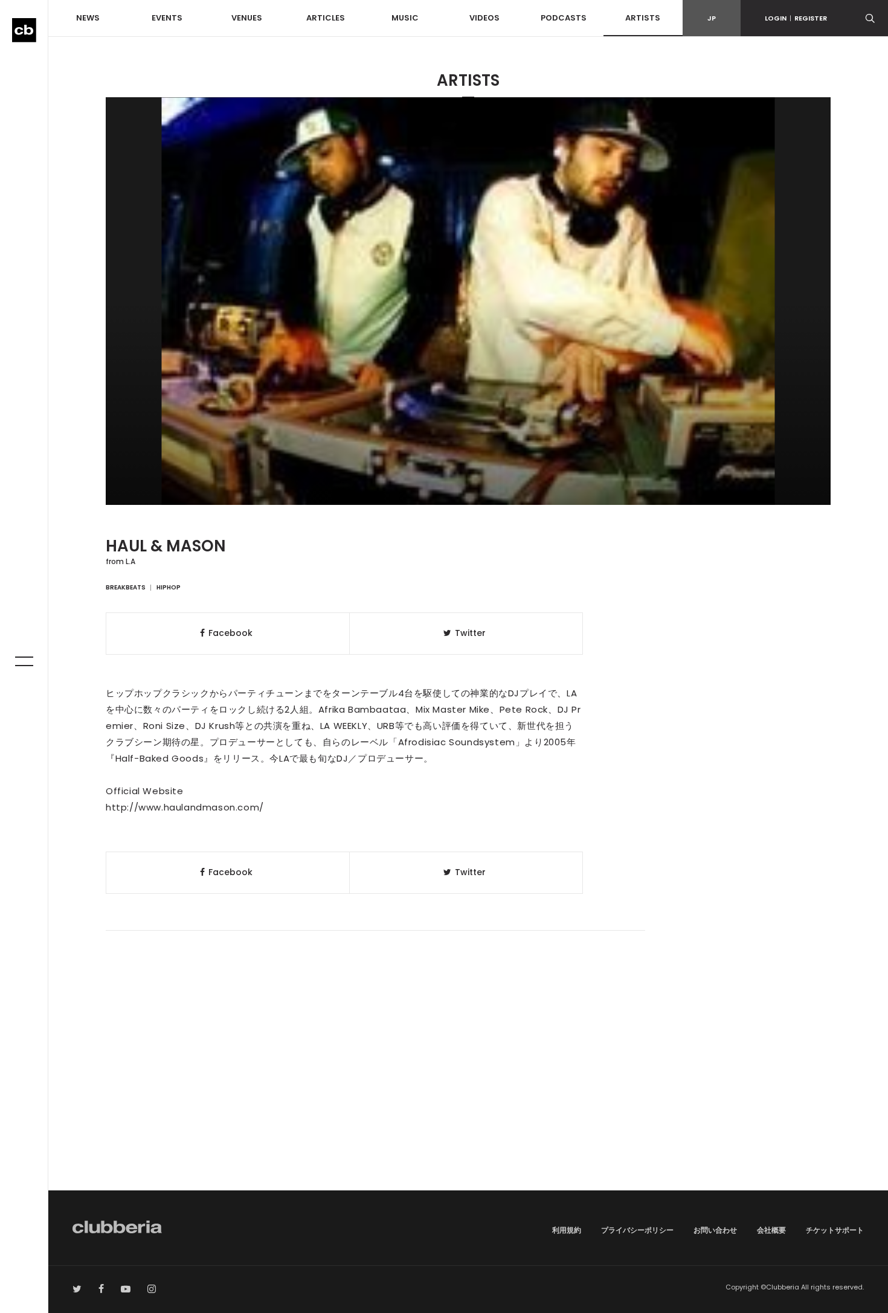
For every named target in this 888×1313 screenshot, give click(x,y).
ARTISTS (642, 18)
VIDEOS (484, 18)
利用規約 (566, 1230)
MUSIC (405, 18)
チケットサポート (835, 1230)
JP (711, 18)
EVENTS (167, 18)
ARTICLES (325, 18)
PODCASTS (564, 18)
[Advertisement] (468, 1087)
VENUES (246, 18)
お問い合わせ (715, 1230)
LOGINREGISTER (796, 18)
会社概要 (771, 1230)
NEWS (88, 18)
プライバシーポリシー (637, 1230)
